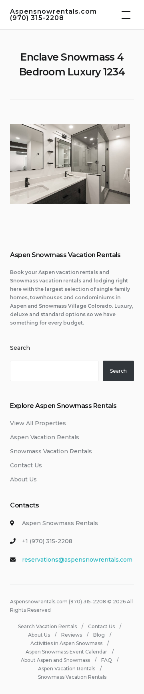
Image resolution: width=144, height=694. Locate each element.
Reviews (71, 635)
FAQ (106, 660)
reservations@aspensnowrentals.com (77, 559)
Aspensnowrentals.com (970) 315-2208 (53, 15)
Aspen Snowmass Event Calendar (66, 652)
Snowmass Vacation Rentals (51, 451)
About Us (23, 479)
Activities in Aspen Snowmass (66, 643)
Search (20, 347)
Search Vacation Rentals (47, 626)
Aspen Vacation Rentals (44, 437)
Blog (99, 635)
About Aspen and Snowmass (55, 660)
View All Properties (38, 423)
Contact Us (26, 465)
